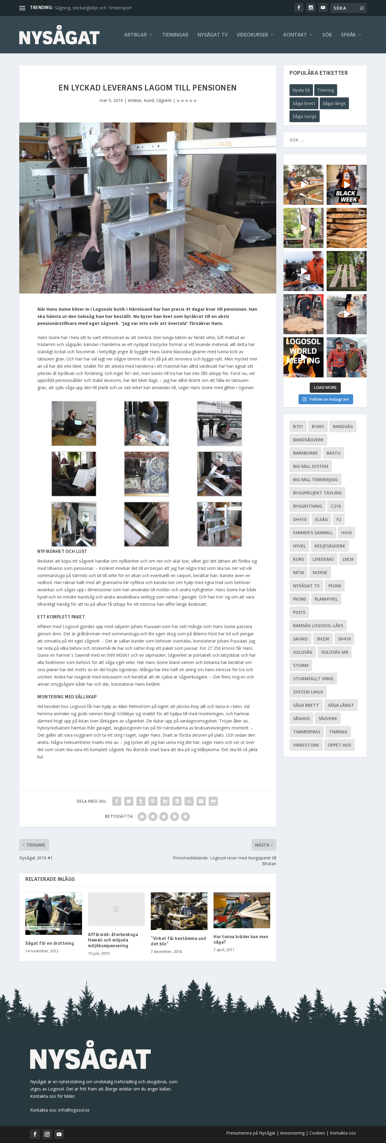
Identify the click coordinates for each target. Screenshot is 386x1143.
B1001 (318, 426)
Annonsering (292, 1133)
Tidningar (175, 35)
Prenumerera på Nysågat (250, 1133)
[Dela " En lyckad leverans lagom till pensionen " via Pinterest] (153, 801)
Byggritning (307, 506)
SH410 (344, 639)
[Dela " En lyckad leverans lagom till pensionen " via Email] (201, 801)
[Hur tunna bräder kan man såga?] (242, 910)
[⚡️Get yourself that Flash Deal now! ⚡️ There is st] (347, 228)
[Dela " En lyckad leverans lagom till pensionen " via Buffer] (177, 801)
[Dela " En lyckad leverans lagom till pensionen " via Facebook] (117, 801)
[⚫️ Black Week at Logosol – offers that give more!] (347, 185)
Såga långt (334, 103)
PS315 (299, 612)
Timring (325, 90)
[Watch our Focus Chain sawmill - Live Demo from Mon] (303, 271)
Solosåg (302, 652)
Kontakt (295, 35)
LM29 (348, 559)
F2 (339, 519)
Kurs (298, 559)
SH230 (323, 639)
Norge (320, 572)
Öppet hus (339, 745)
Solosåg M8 (334, 652)
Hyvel (299, 546)
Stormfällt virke (313, 678)
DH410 (299, 519)
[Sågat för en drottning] (53, 913)
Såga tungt (305, 116)
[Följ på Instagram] (47, 1134)
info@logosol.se (74, 1110)
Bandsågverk (308, 440)
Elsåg (321, 519)
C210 (336, 506)
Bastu (333, 453)
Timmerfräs (306, 732)
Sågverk (164, 100)
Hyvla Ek (301, 90)
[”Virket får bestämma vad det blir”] (179, 911)
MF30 (298, 572)
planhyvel (326, 599)
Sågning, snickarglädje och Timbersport (93, 8)
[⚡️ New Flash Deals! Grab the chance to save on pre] (347, 271)
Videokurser (252, 35)
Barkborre (305, 453)
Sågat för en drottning (49, 943)
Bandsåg (343, 426)
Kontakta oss (343, 1133)
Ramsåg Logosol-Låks (318, 625)
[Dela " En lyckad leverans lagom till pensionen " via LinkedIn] (165, 801)
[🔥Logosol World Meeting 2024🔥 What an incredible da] (347, 357)
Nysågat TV (213, 35)
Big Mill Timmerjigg (315, 479)
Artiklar (135, 35)
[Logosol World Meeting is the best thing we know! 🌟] (303, 357)
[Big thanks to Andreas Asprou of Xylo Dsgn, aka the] (303, 314)
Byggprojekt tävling (317, 493)
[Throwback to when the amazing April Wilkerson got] (303, 185)
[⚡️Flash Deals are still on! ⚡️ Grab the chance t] (303, 228)
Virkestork (306, 745)
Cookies (317, 1133)
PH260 (334, 586)
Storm (300, 665)
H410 (346, 532)
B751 (298, 426)
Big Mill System (310, 466)
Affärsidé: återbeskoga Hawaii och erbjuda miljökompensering (113, 940)
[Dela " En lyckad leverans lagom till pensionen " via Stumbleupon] (189, 801)
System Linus (308, 692)
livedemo (323, 559)
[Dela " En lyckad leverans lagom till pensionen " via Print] (213, 801)
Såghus (301, 718)
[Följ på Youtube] (59, 1134)
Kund (149, 100)
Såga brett (304, 103)
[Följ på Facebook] (35, 1134)
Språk (348, 35)
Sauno (300, 639)
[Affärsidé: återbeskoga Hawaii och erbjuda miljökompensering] (116, 909)
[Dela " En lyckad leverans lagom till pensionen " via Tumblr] (141, 801)
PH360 (299, 599)
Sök (327, 35)
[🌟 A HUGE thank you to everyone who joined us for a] (347, 314)
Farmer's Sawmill (313, 532)
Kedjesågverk (330, 546)
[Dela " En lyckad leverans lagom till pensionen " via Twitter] (129, 801)
